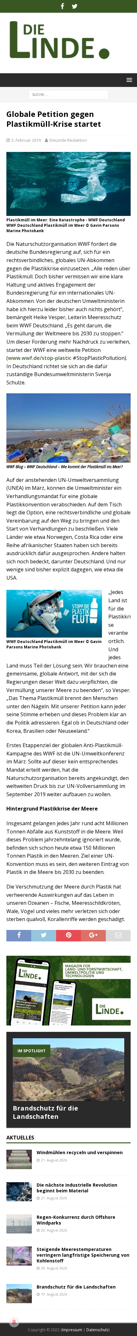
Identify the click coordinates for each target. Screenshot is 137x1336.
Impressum (72, 1329)
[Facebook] (62, 6)
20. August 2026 (54, 1230)
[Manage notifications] (14, 1322)
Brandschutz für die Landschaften (45, 1112)
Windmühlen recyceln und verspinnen (80, 1152)
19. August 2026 (54, 1294)
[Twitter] (74, 6)
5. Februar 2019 (26, 140)
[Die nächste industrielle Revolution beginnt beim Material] (19, 1191)
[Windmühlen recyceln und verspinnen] (19, 1159)
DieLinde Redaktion (68, 140)
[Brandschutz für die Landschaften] (68, 1069)
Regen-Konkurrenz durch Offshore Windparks (76, 1220)
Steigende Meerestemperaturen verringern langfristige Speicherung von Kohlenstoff (83, 1255)
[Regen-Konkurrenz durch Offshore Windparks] (19, 1223)
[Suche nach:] (68, 94)
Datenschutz (97, 1329)
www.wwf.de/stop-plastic (39, 357)
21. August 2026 (54, 1160)
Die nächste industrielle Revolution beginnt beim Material (77, 1188)
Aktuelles (20, 1137)
